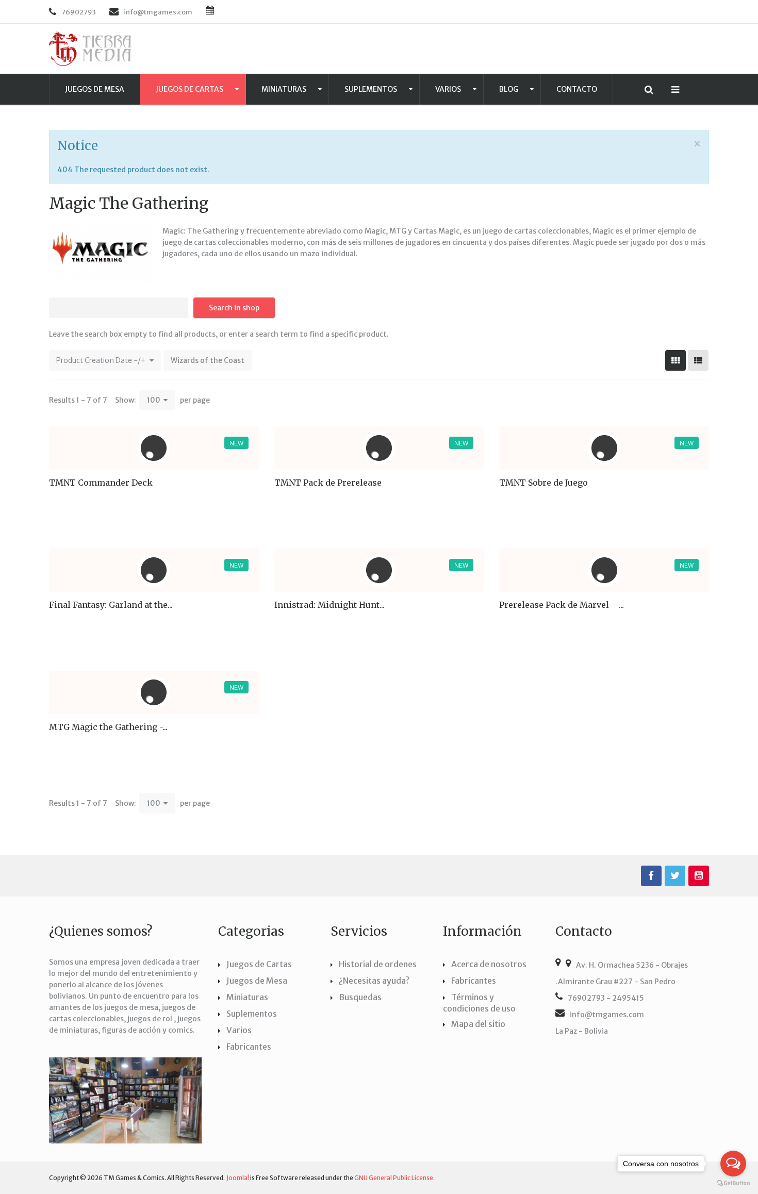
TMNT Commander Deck (101, 482)
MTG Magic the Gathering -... (108, 727)
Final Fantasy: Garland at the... (111, 605)
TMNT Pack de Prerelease (328, 482)
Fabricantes (248, 1046)
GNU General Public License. (394, 1178)
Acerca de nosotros (488, 964)
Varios (449, 89)
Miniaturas (284, 89)
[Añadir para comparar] (218, 516)
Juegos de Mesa (94, 89)
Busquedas (360, 997)
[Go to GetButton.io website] (733, 1183)
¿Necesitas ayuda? (374, 980)
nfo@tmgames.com (159, 12)
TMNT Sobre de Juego (543, 482)
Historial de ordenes (378, 964)
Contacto (576, 89)
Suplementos (371, 89)
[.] (651, 876)
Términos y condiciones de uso (479, 1003)
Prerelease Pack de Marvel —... (561, 605)
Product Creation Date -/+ (100, 360)
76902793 (78, 12)
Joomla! (237, 1178)
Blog (509, 89)
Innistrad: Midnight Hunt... (329, 605)
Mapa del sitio (478, 1024)
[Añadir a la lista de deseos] (246, 516)
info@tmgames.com (607, 1014)
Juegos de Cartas (190, 89)
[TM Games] (90, 48)
